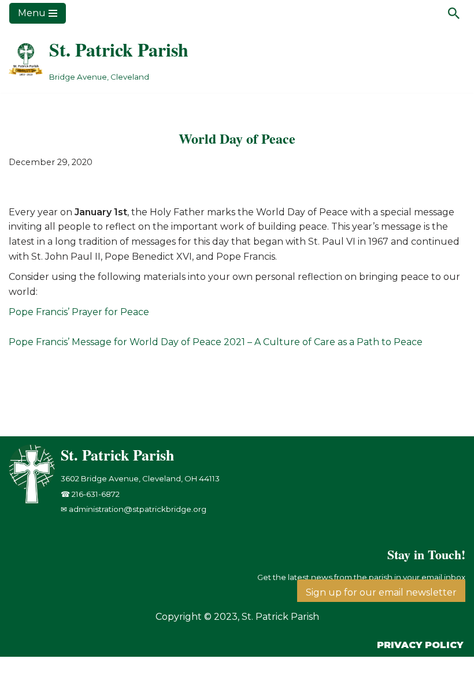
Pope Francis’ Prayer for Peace (79, 311)
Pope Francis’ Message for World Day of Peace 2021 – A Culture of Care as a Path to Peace (216, 341)
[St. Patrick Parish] (35, 500)
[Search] (454, 13)
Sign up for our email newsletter (381, 592)
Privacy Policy (420, 644)
